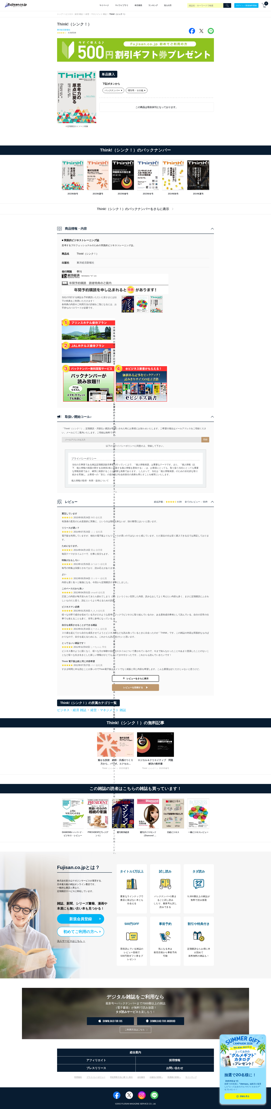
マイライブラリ (121, 5)
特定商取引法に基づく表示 (121, 1077)
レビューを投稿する (133, 687)
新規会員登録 (80, 919)
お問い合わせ (174, 1068)
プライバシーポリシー (96, 1077)
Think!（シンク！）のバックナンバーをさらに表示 (133, 209)
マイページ (104, 5)
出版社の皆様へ (156, 1077)
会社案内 (141, 1077)
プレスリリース (96, 1068)
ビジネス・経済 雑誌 (74, 14)
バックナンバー (112, 90)
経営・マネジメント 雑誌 (96, 14)
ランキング (153, 5)
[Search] (227, 5)
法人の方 (168, 5)
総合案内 (135, 1052)
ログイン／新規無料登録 (246, 5)
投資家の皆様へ (174, 1077)
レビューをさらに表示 (138, 678)
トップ (60, 14)
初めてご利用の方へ (80, 931)
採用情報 (174, 1060)
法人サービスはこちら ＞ (71, 941)
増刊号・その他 (135, 90)
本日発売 (138, 5)
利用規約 (78, 1077)
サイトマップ (191, 1077)
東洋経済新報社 (63, 30)
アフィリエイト (96, 1060)
